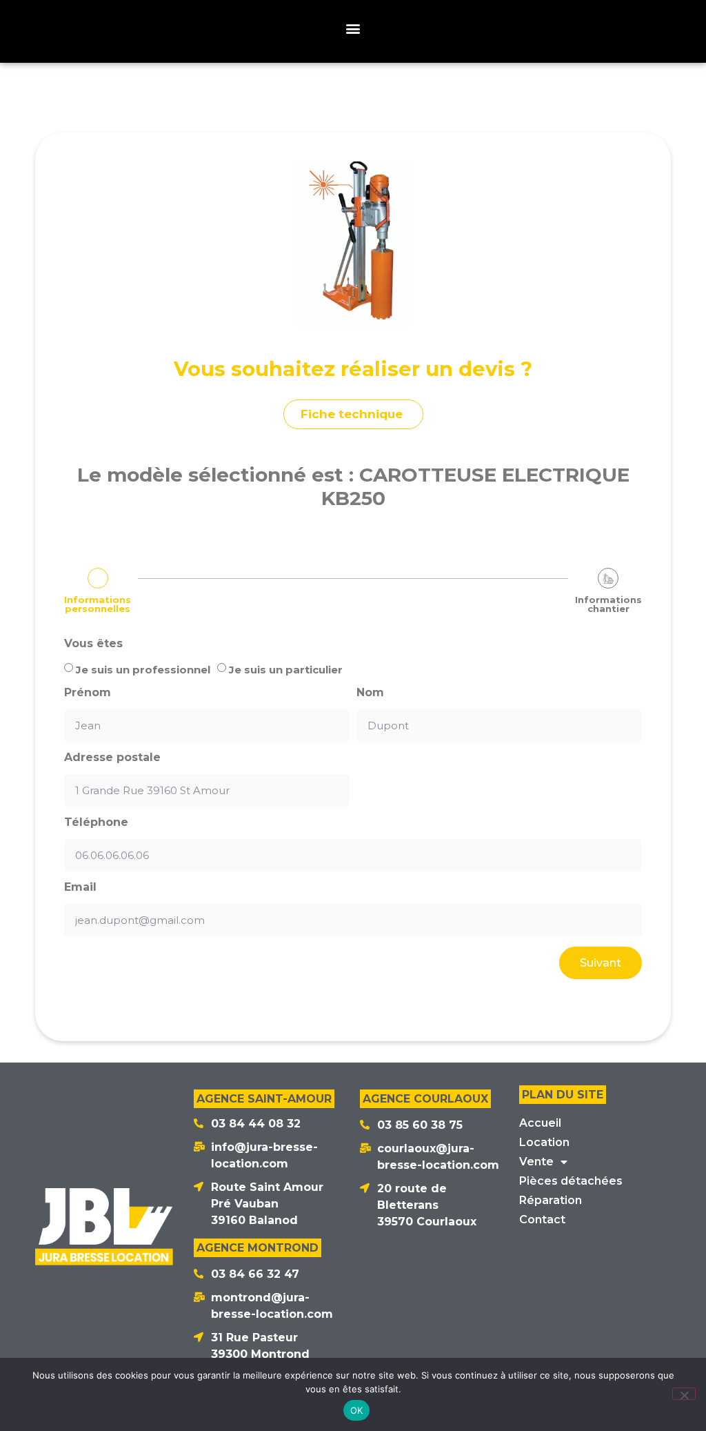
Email (80, 887)
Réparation (550, 1200)
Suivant (600, 962)
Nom (370, 692)
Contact (542, 1219)
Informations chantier (608, 604)
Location (544, 1142)
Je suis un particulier (286, 669)
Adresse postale (112, 757)
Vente (536, 1161)
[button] (353, 28)
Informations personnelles (97, 604)
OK (356, 1410)
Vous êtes (93, 643)
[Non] (684, 1394)
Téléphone (96, 822)
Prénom (87, 692)
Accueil (540, 1122)
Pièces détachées (571, 1180)
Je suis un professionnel (143, 669)
